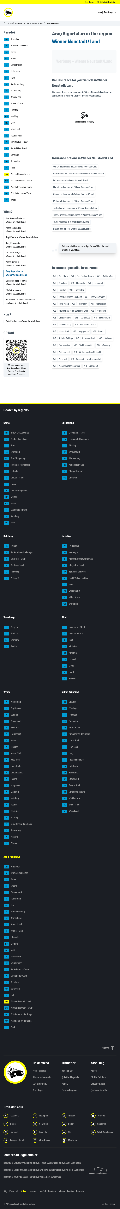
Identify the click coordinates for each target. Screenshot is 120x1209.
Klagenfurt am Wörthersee (78, 558)
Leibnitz (12, 471)
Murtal (11, 497)
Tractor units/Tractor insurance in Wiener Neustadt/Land (77, 215)
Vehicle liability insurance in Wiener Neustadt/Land (75, 166)
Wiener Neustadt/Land (34, 23)
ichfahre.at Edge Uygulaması (67, 1162)
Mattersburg (72, 458)
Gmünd (11, 58)
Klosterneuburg (15, 84)
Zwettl (11, 199)
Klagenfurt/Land (74, 565)
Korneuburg (13, 90)
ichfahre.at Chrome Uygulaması (15, 1162)
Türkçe (23, 1191)
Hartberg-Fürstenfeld (18, 464)
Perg (68, 753)
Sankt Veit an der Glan (76, 578)
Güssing (70, 445)
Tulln (10, 167)
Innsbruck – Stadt (75, 627)
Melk (10, 122)
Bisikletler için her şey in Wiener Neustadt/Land (16, 282)
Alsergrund (13, 702)
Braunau (70, 702)
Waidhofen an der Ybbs (18, 193)
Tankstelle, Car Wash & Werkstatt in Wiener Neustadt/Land (20, 301)
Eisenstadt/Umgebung (76, 439)
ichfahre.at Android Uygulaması (67, 1169)
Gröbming (13, 451)
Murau (11, 503)
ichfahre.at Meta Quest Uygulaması (41, 1176)
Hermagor (71, 552)
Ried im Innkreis (74, 759)
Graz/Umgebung (15, 458)
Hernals (12, 740)
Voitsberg (12, 516)
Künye (94, 1070)
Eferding (70, 708)
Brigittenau (13, 708)
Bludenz (12, 633)
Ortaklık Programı (70, 1090)
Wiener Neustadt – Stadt (18, 180)
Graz (10, 445)
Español (42, 1191)
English (70, 1191)
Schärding (71, 772)
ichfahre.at (14, 1204)
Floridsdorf (13, 734)
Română (52, 1191)
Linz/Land (71, 746)
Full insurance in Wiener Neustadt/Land (70, 180)
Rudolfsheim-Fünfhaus (19, 824)
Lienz (69, 665)
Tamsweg (12, 571)
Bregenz (12, 627)
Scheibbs (12, 154)
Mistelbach (13, 129)
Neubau (12, 804)
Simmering (13, 830)
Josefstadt (13, 759)
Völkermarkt (72, 591)
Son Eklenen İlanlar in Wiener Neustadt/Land (16, 220)
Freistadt (70, 714)
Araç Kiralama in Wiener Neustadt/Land (16, 245)
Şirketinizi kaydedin (70, 1077)
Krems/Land (14, 97)
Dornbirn (12, 640)
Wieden (12, 843)
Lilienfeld (12, 109)
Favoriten (12, 727)
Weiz (10, 522)
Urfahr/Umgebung (74, 791)
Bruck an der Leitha (17, 45)
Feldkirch (12, 646)
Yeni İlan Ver (67, 1070)
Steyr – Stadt (72, 785)
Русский (13, 1191)
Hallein (11, 546)
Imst (68, 640)
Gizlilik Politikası (98, 1077)
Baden (11, 52)
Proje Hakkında (39, 1070)
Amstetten (12, 39)
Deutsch (80, 1191)
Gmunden (71, 721)
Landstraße (13, 766)
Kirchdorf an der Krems (77, 734)
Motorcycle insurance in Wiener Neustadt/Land (73, 201)
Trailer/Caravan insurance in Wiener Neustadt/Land (75, 208)
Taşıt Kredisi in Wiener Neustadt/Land (22, 237)
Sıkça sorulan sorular (42, 1077)
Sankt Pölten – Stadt (17, 142)
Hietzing (12, 746)
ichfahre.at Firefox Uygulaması (41, 1162)
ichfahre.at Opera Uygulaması (15, 1169)
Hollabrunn (13, 71)
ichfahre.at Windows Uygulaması (41, 1169)
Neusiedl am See (74, 464)
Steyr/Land (71, 779)
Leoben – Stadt (15, 477)
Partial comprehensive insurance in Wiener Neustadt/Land (78, 173)
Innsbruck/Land (73, 633)
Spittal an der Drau (75, 571)
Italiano (61, 1191)
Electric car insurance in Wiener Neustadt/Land (73, 187)
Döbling (12, 714)
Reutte (69, 672)
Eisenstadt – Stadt (74, 432)
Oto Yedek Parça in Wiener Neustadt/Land (16, 254)
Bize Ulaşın (38, 1090)
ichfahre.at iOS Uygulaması (15, 1176)
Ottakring (12, 811)
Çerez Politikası (98, 1083)
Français (32, 1191)
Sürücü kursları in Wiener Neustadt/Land (16, 292)
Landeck (70, 659)
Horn (10, 77)
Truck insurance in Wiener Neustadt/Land (71, 221)
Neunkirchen (14, 135)
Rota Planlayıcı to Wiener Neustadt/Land (23, 321)
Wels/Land (71, 811)
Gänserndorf (14, 65)
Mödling (11, 116)
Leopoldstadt (14, 772)
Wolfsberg (71, 603)
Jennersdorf (72, 451)
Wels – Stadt (72, 804)
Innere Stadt (14, 753)
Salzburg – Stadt (15, 558)
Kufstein (70, 652)
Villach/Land (72, 597)
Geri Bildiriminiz (40, 1083)
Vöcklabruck (72, 798)
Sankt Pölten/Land (16, 148)
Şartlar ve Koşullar (99, 1090)
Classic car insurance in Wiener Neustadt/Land (73, 194)
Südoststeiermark (16, 509)
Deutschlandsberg (16, 439)
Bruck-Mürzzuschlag (17, 432)
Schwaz (70, 678)
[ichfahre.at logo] (8, 12)
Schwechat (12, 161)
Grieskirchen (72, 727)
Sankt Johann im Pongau (19, 552)
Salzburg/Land (15, 565)
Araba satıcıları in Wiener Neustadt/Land (16, 229)
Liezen (11, 484)
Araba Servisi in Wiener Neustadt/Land (16, 263)
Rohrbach (71, 766)
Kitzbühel (71, 646)
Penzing (12, 817)
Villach (69, 584)
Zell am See (13, 578)
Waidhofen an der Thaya (18, 187)
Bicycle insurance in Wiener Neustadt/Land (72, 228)
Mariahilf (12, 791)
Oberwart (70, 477)
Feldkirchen (72, 546)
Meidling (12, 798)
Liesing (11, 779)
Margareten (13, 785)
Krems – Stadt (14, 103)
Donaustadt (13, 721)
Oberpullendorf (73, 471)
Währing (12, 836)
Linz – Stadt (72, 740)
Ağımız (65, 1083)
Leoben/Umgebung (17, 490)
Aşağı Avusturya (16, 23)
